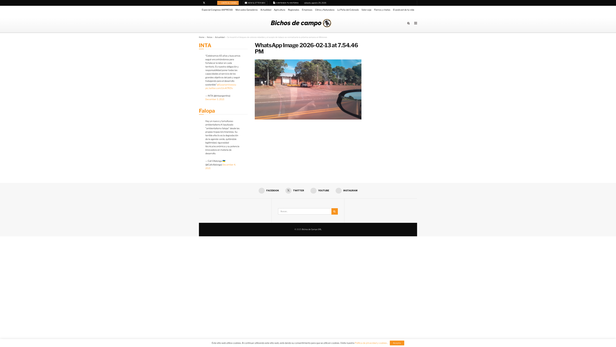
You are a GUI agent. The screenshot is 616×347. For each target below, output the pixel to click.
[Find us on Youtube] (208, 3)
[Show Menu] (415, 23)
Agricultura (279, 9)
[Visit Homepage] (301, 23)
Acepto (397, 343)
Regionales (293, 9)
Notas (209, 37)
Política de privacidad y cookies (371, 343)
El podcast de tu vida (403, 9)
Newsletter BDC (257, 3)
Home (201, 37)
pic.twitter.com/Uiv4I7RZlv (219, 88)
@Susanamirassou (226, 84)
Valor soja (366, 9)
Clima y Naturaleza (324, 9)
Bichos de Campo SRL (312, 229)
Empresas (307, 9)
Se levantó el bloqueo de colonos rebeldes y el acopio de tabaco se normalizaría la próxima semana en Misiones (277, 37)
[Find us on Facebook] (200, 3)
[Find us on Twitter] (204, 3)
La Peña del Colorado (348, 9)
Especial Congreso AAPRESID (217, 9)
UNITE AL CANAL (229, 3)
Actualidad (265, 9)
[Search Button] (408, 23)
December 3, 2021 (214, 99)
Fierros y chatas (382, 9)
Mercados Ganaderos (246, 9)
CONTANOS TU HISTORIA (287, 3)
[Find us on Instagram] (212, 3)
